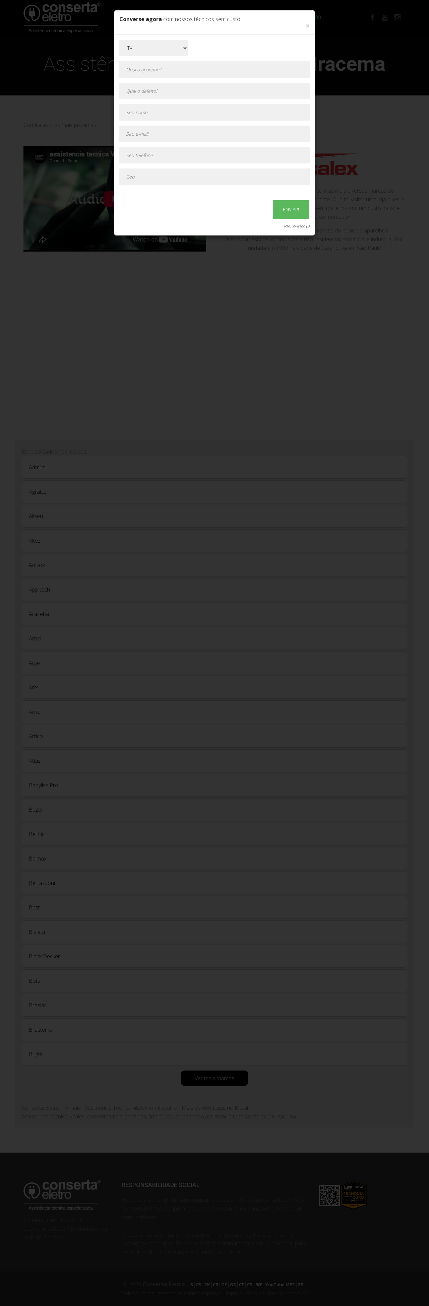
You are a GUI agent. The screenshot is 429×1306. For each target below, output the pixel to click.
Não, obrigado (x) (297, 226)
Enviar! (291, 209)
